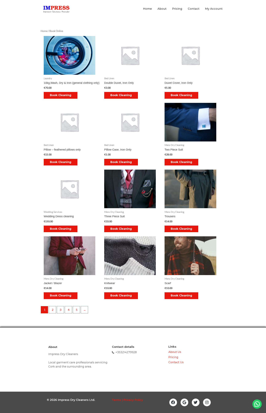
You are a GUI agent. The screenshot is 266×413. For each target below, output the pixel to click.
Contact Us (176, 362)
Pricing (177, 8)
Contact (194, 8)
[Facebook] (173, 402)
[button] (257, 404)
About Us (174, 352)
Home (147, 8)
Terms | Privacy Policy (127, 400)
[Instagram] (207, 402)
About (162, 8)
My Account (214, 8)
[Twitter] (196, 402)
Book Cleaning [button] (60, 95)
